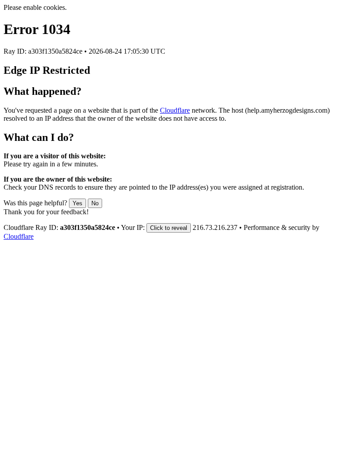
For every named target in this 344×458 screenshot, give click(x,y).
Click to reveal (168, 228)
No (95, 203)
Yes (77, 203)
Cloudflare (175, 110)
